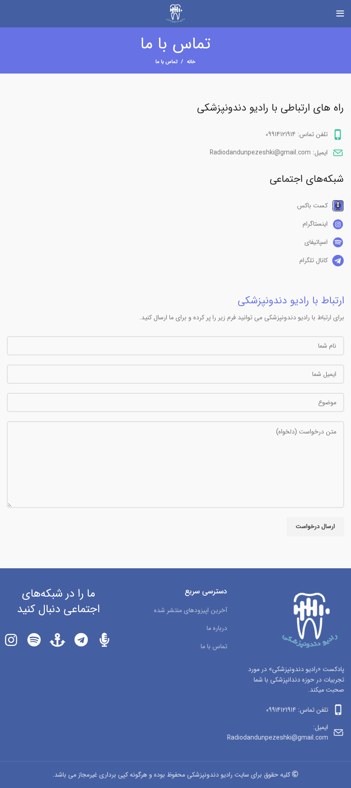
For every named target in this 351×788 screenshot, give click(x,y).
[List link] (175, 206)
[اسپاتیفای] (34, 640)
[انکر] (57, 640)
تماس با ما (214, 646)
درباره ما (217, 628)
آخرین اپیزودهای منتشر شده (190, 610)
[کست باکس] (104, 640)
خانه (191, 62)
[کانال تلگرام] (81, 640)
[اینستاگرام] (11, 640)
